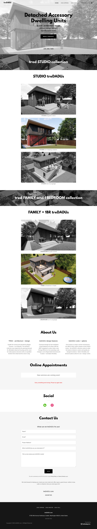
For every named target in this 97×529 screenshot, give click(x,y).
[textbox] (48, 431)
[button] (91, 2)
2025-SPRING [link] (65, 3)
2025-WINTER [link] (75, 3)
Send (48, 471)
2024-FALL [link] (84, 3)
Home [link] (57, 3)
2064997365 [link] (48, 495)
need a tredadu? (48, 36)
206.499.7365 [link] (48, 49)
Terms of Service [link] (62, 476)
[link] (7, 2)
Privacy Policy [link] (54, 476)
